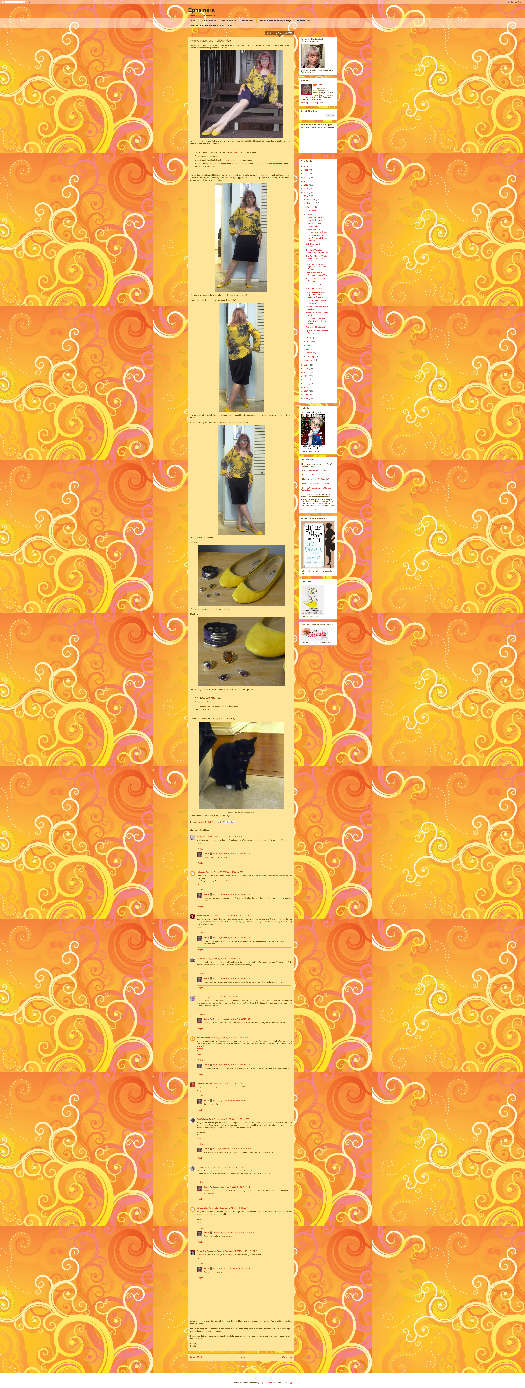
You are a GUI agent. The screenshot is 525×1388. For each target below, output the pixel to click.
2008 (306, 398)
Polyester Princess (205, 915)
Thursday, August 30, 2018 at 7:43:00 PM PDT (231, 978)
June (308, 341)
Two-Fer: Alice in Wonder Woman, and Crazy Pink (317, 258)
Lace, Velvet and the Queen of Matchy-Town (317, 274)
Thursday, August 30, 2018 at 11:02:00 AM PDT (232, 915)
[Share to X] (229, 822)
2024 (306, 174)
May (308, 345)
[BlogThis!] (226, 822)
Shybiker (200, 1083)
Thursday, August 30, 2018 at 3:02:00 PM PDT (220, 997)
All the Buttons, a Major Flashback (316, 301)
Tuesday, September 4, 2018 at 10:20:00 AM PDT (223, 1167)
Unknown (201, 872)
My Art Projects (229, 20)
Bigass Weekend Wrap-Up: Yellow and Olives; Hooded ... (316, 238)
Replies (202, 849)
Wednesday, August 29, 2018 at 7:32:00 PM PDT (222, 837)
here (236, 152)
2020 (306, 189)
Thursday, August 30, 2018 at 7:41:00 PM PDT (231, 854)
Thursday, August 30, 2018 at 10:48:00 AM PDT (224, 872)
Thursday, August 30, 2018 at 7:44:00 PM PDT (231, 1065)
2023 (306, 177)
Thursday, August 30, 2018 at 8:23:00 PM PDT (223, 1083)
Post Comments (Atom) (246, 1366)
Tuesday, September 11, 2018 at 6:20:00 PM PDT (232, 1268)
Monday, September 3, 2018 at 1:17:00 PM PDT (232, 1149)
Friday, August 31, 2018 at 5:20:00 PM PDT (230, 1101)
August (309, 214)
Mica (199, 997)
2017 (306, 365)
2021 (306, 185)
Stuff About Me (209, 20)
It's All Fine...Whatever (319, 483)
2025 (306, 170)
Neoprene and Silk (314, 288)
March (309, 353)
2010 (306, 391)
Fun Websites (303, 20)
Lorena (200, 1167)
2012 (306, 383)
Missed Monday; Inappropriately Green (316, 231)
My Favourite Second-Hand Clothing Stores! (211, 25)
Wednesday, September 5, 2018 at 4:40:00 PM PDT (233, 1233)
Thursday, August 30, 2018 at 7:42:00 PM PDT (231, 938)
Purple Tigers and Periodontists (313, 225)
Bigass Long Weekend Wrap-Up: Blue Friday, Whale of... (316, 321)
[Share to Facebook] (232, 822)
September (311, 211)
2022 (306, 181)
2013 (306, 380)
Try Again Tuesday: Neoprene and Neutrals (317, 251)
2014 (306, 376)
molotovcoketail (270, 1383)
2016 (306, 368)
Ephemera (201, 10)
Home (193, 20)
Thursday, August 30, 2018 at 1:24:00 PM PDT (221, 959)
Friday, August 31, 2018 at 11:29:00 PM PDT (231, 1119)
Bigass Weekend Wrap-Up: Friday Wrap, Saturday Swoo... (316, 294)
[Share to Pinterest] (234, 822)
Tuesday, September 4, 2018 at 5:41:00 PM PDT (232, 1187)
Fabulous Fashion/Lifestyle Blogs (275, 20)
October (310, 207)
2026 (306, 166)
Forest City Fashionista (206, 1251)
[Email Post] (219, 822)
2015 (306, 372)
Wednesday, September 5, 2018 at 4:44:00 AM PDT (229, 1208)
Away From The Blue (318, 470)
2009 (306, 395)
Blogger (290, 1383)
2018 (306, 196)
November (311, 203)
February (310, 356)
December (311, 199)
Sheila (206, 854)
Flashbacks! (248, 20)
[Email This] (224, 822)
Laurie (199, 959)
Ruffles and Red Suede (316, 327)
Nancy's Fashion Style (320, 479)
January (310, 360)
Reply (199, 844)
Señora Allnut (202, 1208)
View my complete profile (312, 102)
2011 (306, 387)
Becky (199, 837)
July (308, 338)
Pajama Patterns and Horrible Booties (315, 219)
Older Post (287, 1357)
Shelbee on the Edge (321, 475)
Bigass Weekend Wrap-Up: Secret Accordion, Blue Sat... (316, 266)
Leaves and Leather (314, 285)
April (308, 349)
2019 (306, 192)
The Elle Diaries (203, 1038)
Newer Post (196, 1357)
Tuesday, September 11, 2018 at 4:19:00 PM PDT (237, 1251)
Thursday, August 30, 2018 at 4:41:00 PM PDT (229, 1038)
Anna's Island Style (205, 1119)
